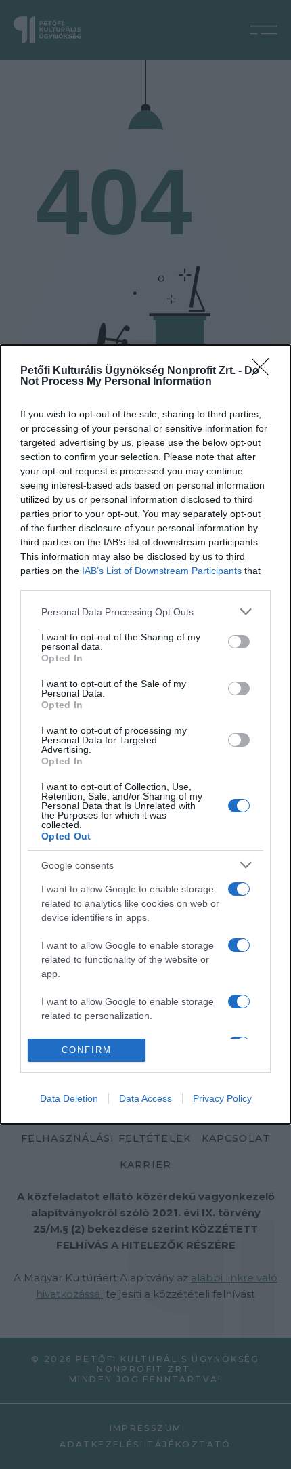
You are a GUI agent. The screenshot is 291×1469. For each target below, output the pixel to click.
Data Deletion (69, 1098)
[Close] (264, 371)
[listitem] (145, 611)
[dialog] (145, 734)
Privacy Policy (222, 1098)
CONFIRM (87, 1050)
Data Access (145, 1098)
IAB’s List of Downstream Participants (162, 570)
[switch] (239, 641)
